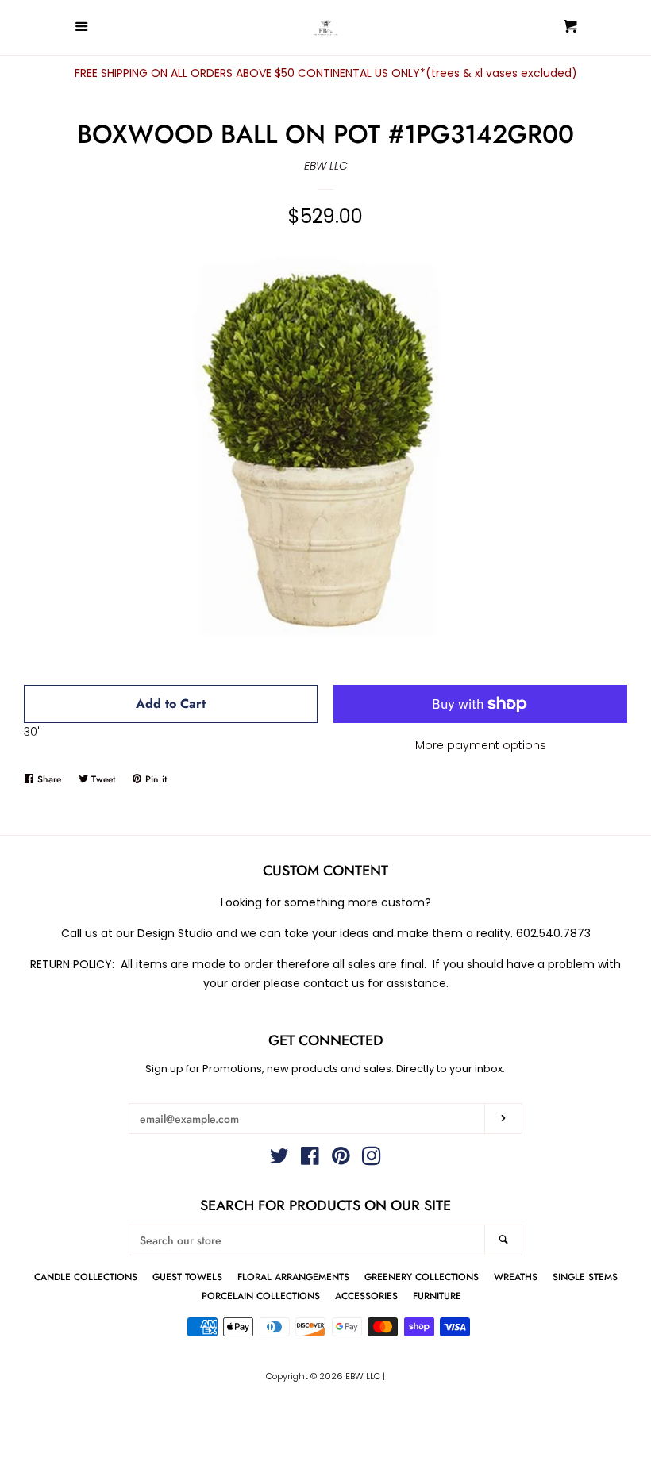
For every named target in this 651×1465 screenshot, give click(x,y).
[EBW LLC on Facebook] (310, 1159)
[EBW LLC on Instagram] (371, 1159)
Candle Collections (85, 1276)
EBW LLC (326, 166)
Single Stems (585, 1276)
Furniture (437, 1295)
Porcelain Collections (261, 1295)
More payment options (480, 745)
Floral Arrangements (293, 1276)
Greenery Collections (421, 1276)
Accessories (366, 1295)
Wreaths (515, 1276)
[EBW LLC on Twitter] (279, 1159)
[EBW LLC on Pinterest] (341, 1159)
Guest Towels (187, 1276)
